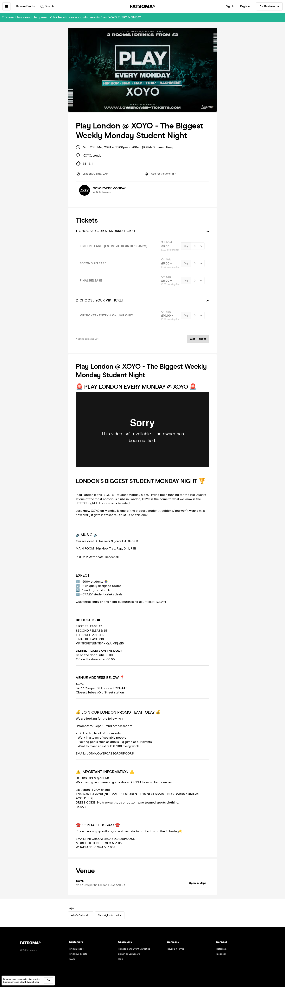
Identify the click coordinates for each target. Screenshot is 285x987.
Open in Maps (197, 883)
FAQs (72, 959)
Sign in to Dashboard (129, 954)
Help (120, 959)
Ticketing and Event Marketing (134, 948)
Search (49, 6)
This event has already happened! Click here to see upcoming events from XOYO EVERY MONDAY (71, 17)
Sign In (230, 6)
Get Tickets (198, 339)
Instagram (221, 948)
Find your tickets (78, 954)
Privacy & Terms (175, 948)
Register (245, 6)
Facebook (221, 954)
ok (48, 980)
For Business (267, 6)
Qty (186, 246)
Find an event (76, 948)
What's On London (80, 915)
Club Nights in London (110, 915)
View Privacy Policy (29, 982)
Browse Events (25, 6)
